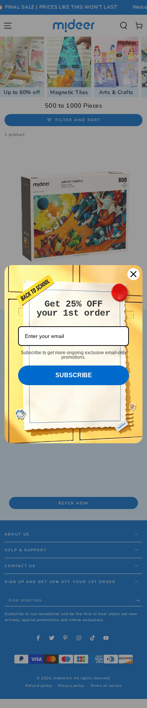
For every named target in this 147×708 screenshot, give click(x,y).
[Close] (133, 274)
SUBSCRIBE (73, 375)
